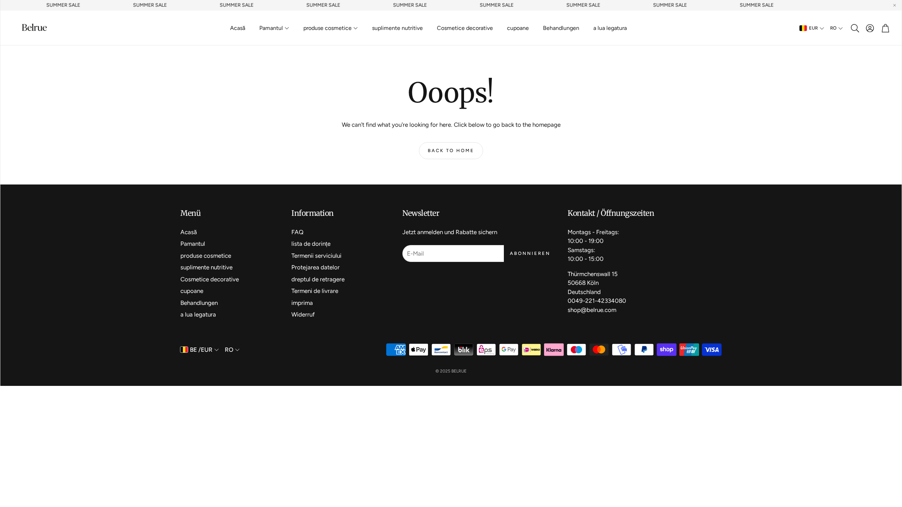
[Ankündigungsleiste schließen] (894, 5)
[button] (854, 28)
